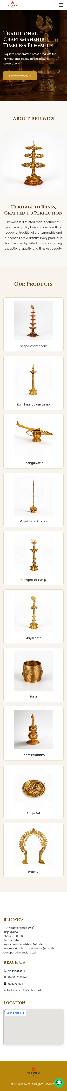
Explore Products (20, 75)
